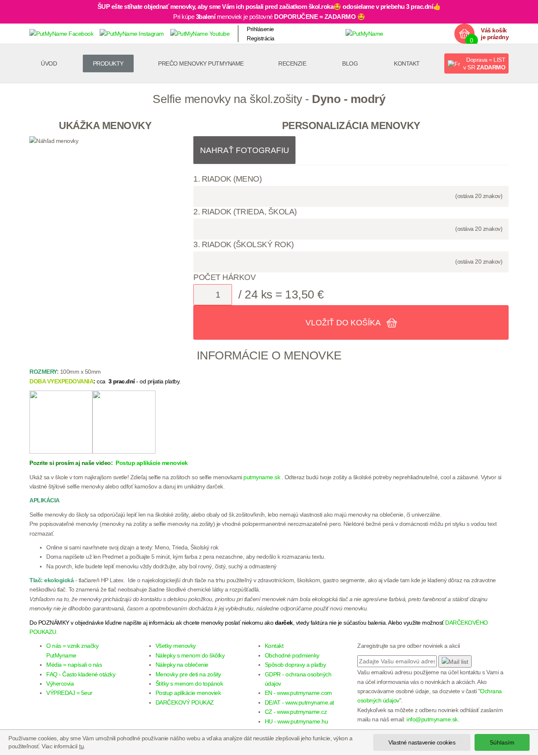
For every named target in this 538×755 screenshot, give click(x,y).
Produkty (108, 63)
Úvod (49, 63)
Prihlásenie (260, 29)
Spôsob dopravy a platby (295, 664)
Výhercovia (60, 683)
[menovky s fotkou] (60, 421)
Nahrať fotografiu (244, 150)
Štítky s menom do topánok (189, 683)
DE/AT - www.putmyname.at (299, 702)
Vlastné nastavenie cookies (421, 742)
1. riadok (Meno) (227, 178)
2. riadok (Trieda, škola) (245, 211)
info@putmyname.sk (432, 719)
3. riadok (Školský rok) (243, 244)
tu (81, 746)
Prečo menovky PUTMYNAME (201, 63)
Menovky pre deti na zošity (188, 674)
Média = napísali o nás (74, 664)
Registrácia (260, 38)
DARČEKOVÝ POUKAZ (185, 702)
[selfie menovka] (124, 421)
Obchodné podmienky (292, 655)
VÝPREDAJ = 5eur (69, 692)
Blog (350, 63)
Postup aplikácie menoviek (151, 462)
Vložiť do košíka (344, 322)
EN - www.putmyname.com (298, 692)
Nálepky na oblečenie (182, 664)
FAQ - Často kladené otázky (80, 674)
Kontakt (407, 63)
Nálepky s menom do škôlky (190, 655)
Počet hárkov (224, 277)
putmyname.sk (261, 477)
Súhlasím (502, 742)
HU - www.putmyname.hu (296, 721)
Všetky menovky (176, 645)
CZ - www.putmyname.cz (296, 711)
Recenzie (292, 63)
